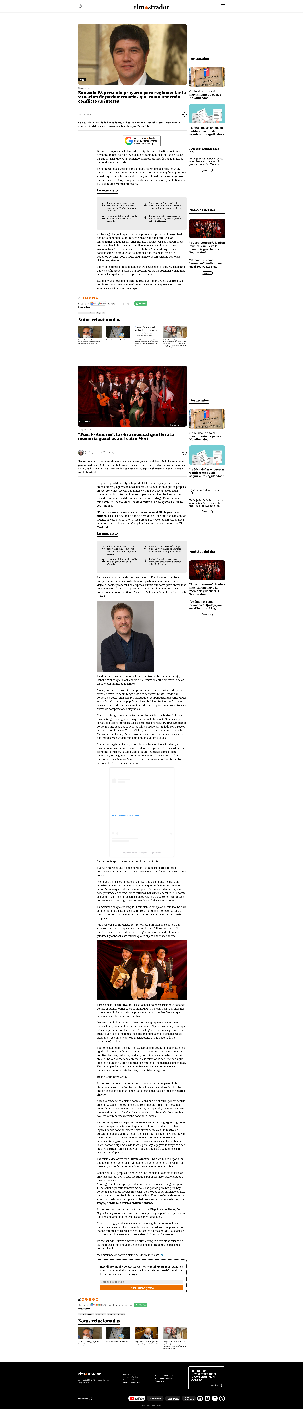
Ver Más (206, 170)
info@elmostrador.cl (96, 1383)
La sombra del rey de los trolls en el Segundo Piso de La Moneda (122, 218)
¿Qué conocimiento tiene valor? (204, 150)
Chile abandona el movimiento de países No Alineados (205, 94)
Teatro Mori (100, 1314)
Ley (98, 313)
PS (103, 313)
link (162, 1255)
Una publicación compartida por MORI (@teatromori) (142, 853)
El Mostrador (87, 114)
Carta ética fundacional (132, 1377)
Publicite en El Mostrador (164, 1375)
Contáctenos (160, 1381)
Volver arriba (83, 1398)
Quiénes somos (129, 1374)
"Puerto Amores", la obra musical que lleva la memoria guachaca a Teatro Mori (207, 247)
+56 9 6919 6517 (83, 1383)
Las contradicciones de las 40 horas (118, 340)
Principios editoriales (131, 1379)
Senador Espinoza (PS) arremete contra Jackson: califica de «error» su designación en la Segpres (89, 341)
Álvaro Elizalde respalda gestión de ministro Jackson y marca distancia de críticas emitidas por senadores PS (146, 342)
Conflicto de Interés (86, 313)
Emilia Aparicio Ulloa (98, 451)
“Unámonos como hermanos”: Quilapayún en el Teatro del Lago (205, 263)
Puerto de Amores (86, 1314)
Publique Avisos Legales (164, 1378)
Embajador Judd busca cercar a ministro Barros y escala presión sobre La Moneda (165, 218)
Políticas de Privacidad (131, 1382)
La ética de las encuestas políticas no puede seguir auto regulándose (206, 131)
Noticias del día (202, 210)
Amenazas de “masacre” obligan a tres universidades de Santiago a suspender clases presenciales (165, 206)
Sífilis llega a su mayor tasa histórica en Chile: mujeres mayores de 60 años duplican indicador (121, 207)
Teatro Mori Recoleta (116, 1314)
